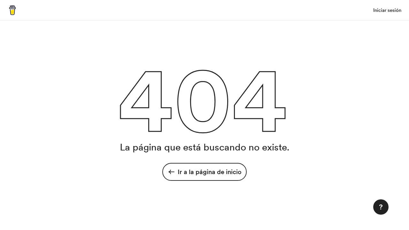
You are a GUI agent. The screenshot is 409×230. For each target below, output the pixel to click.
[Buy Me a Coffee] (12, 10)
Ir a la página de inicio (210, 172)
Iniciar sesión (387, 10)
